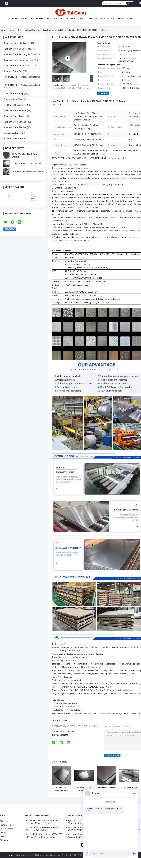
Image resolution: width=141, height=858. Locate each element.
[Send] (134, 854)
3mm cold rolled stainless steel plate (104, 713)
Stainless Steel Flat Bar (14, 127)
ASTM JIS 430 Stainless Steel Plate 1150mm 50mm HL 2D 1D (42, 821)
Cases (130, 18)
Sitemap (4, 840)
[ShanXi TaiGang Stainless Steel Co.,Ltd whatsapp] (14, 222)
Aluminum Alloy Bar (12, 133)
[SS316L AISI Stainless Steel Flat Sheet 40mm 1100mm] (61, 775)
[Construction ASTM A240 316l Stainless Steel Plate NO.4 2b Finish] (68, 58)
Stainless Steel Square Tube (17, 48)
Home (14, 18)
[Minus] (134, 793)
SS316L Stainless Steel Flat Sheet (71, 713)
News (120, 18)
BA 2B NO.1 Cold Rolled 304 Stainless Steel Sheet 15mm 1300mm (84, 789)
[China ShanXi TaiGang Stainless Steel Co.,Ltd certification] (11, 197)
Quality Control (88, 18)
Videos (39, 18)
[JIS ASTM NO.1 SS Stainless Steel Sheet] (129, 775)
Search (130, 3)
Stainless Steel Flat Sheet (29, 30)
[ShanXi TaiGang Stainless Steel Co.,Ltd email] (6, 222)
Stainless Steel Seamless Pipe (18, 60)
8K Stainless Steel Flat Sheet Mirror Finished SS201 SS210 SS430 (106, 789)
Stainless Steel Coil (12, 71)
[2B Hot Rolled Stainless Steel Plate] (6, 171)
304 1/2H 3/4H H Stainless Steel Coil (21, 77)
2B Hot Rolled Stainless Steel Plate (27, 171)
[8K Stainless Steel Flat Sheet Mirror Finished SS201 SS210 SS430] (106, 775)
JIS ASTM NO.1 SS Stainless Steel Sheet (129, 789)
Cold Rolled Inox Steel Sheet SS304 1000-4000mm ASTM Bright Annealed (44, 835)
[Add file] (86, 854)
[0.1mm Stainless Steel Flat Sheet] (6, 163)
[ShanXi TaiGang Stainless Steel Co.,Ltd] (70, 12)
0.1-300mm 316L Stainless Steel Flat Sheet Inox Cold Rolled (42, 828)
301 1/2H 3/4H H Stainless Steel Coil (21, 85)
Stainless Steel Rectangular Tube (19, 54)
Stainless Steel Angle (13, 116)
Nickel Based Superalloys (15, 105)
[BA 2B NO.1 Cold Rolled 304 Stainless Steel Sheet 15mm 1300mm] (84, 775)
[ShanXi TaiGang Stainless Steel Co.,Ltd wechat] (21, 222)
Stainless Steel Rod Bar (14, 110)
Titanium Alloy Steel (13, 99)
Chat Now (103, 93)
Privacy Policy (14, 855)
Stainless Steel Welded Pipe (17, 65)
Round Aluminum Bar (13, 138)
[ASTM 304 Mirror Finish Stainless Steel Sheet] (6, 155)
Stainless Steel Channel (14, 121)
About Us (52, 18)
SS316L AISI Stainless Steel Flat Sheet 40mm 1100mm (61, 789)
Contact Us (107, 18)
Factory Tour (68, 18)
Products (26, 18)
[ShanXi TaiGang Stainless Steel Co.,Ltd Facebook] (6, 3)
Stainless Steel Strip (13, 93)
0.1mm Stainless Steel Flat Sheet (27, 163)
